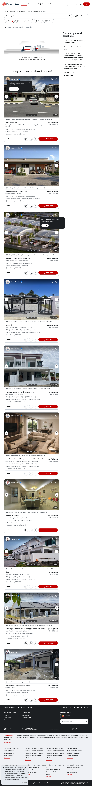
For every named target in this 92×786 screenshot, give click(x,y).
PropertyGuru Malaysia (11, 748)
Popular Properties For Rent (55, 748)
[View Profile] (12, 79)
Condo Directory (9, 753)
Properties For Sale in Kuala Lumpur (33, 756)
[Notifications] (80, 4)
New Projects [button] (39, 4)
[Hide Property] (52, 79)
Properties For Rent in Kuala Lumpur (54, 756)
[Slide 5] (33, 183)
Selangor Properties (73, 753)
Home (6, 11)
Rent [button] (29, 4)
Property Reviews (9, 750)
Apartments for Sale (31, 767)
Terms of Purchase (44, 783)
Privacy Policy (23, 773)
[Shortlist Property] (56, 79)
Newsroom (25, 715)
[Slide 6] (34, 115)
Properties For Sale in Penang (34, 753)
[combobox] (37, 16)
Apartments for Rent (52, 769)
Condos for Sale (30, 770)
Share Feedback (27, 717)
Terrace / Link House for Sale (20, 11)
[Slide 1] (27, 115)
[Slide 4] (31, 115)
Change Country (65, 713)
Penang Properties (72, 755)
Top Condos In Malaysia (75, 765)
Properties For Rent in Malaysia (55, 750)
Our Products (7, 717)
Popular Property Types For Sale (35, 765)
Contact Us (26, 712)
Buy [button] (23, 4)
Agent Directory (8, 755)
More (56, 4)
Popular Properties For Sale (34, 748)
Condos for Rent (51, 772)
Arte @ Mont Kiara (72, 772)
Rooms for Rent (50, 774)
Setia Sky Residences (73, 767)
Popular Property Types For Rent (55, 766)
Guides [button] (50, 4)
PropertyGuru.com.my (10, 735)
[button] (5, 27)
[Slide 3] (30, 451)
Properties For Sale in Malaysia (34, 750)
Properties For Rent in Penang (55, 753)
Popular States (72, 748)
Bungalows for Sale (30, 772)
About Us (6, 715)
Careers (6, 720)
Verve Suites (70, 770)
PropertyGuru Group (10, 712)
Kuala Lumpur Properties (74, 750)
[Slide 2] (28, 115)
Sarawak (36, 11)
